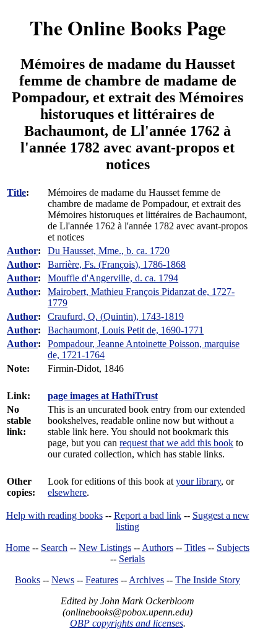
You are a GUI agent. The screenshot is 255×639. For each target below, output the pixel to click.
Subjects (233, 547)
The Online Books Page (128, 27)
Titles (194, 547)
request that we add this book (176, 443)
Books (27, 580)
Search (54, 547)
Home (18, 547)
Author (22, 250)
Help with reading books (54, 515)
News (62, 580)
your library (198, 481)
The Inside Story (207, 580)
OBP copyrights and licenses (126, 623)
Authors (157, 547)
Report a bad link (147, 515)
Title (16, 192)
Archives (146, 580)
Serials (132, 558)
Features (101, 580)
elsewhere (67, 492)
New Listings (105, 547)
